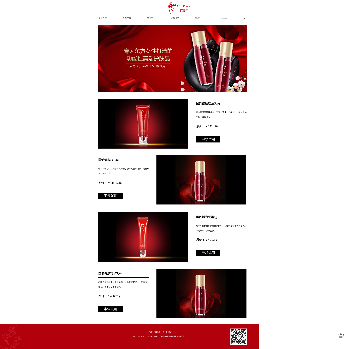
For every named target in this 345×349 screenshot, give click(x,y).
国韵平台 (199, 18)
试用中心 (151, 18)
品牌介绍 (175, 18)
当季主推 (127, 18)
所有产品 (102, 18)
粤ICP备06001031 (139, 336)
